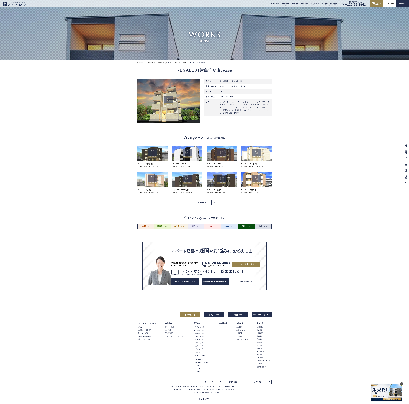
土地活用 (168, 330)
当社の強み (275, 4)
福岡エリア (196, 226)
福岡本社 (260, 327)
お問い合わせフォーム (376, 3)
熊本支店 (260, 336)
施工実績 (304, 4)
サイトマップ (201, 389)
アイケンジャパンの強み (146, 323)
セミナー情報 (214, 315)
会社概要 (239, 327)
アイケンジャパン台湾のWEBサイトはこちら (204, 393)
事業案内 (168, 323)
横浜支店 (260, 354)
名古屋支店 (260, 351)
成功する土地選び (143, 333)
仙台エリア (213, 226)
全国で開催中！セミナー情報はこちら (215, 281)
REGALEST (199, 365)
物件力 (139, 327)
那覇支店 (260, 333)
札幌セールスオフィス (264, 361)
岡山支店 (260, 342)
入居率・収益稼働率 (144, 336)
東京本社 (260, 330)
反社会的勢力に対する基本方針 (184, 389)
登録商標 (239, 336)
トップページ (139, 63)
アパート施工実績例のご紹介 (157, 63)
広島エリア (229, 226)
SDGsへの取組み (242, 339)
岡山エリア (246, 226)
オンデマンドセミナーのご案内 (185, 281)
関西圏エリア (162, 226)
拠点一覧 (260, 323)
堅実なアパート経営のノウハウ (228, 386)
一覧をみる (202, 202)
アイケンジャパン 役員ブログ (180, 386)
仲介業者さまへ (234, 382)
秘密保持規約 (230, 389)
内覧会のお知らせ (246, 281)
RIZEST (198, 368)
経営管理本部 (261, 367)
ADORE (198, 371)
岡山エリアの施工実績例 (178, 63)
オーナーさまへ (209, 382)
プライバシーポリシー (216, 389)
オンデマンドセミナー (261, 315)
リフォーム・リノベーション (175, 336)
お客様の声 (315, 4)
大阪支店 (260, 345)
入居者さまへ (258, 382)
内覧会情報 (237, 315)
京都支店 (260, 348)
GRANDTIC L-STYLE (202, 362)
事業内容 (295, 4)
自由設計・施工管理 (144, 330)
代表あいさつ (240, 330)
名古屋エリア (179, 226)
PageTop (406, 182)
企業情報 (285, 4)
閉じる (401, 383)
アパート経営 (169, 327)
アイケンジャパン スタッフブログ (204, 386)
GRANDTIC (199, 359)
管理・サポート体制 (144, 339)
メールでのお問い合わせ (246, 264)
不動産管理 (169, 333)
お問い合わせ (190, 315)
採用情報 (402, 3)
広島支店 (260, 339)
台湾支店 (260, 364)
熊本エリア (263, 226)
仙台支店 (260, 357)
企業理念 (239, 333)
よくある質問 (389, 3)
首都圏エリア (146, 226)
